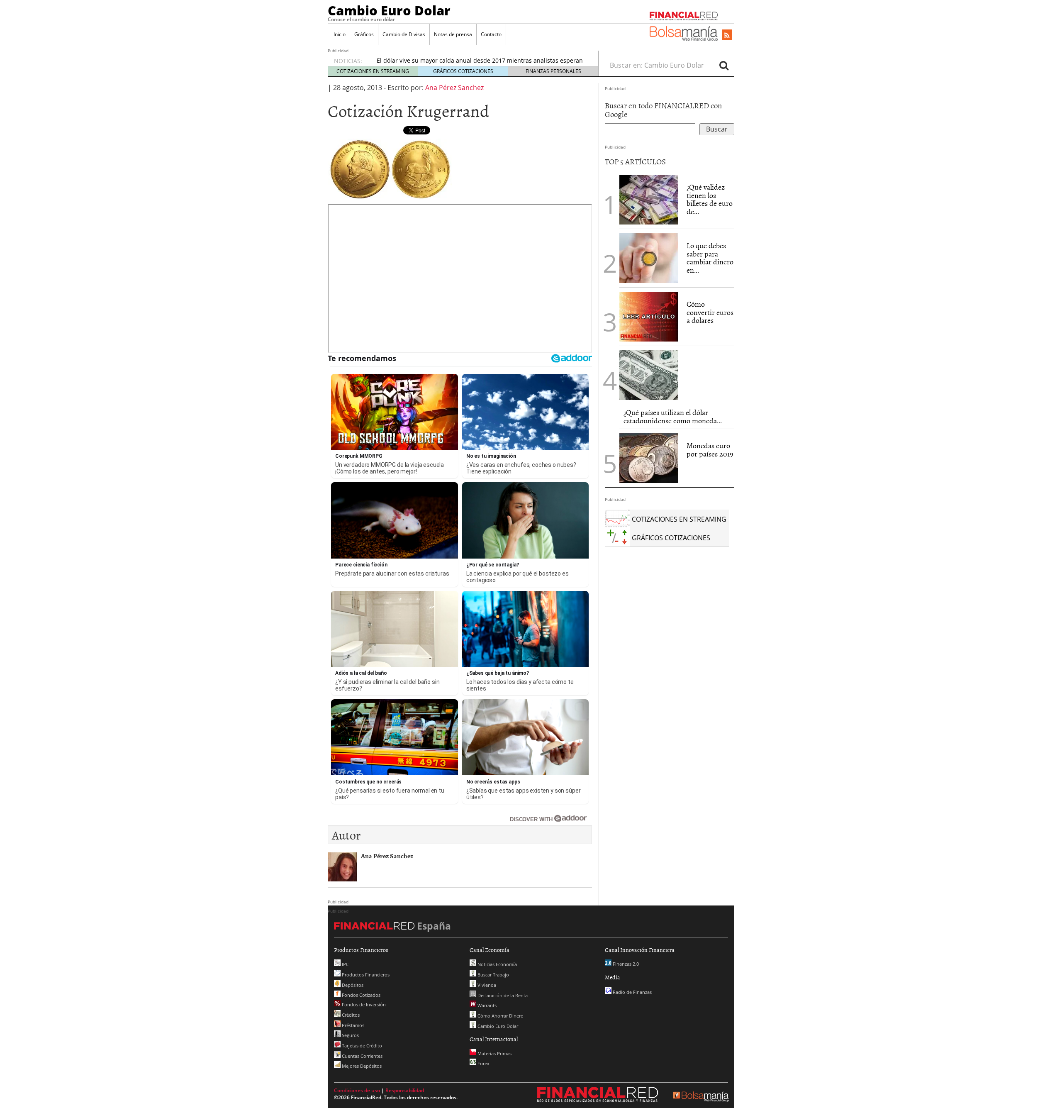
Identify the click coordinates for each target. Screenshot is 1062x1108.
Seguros (350, 1035)
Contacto (491, 34)
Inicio (339, 34)
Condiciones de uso (357, 1090)
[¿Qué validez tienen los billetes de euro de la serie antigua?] (648, 200)
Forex (483, 1063)
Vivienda (486, 985)
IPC (345, 964)
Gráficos (364, 34)
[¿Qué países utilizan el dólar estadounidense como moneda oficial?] (648, 375)
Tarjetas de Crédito (361, 1045)
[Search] (724, 65)
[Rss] (727, 35)
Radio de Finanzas (631, 992)
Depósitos (352, 985)
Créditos (350, 1015)
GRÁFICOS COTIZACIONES (463, 71)
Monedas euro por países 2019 (710, 449)
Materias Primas (494, 1053)
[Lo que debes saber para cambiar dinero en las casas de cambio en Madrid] (648, 258)
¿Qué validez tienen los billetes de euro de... (710, 199)
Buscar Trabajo (492, 974)
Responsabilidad (404, 1090)
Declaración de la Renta (502, 995)
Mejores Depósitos (361, 1066)
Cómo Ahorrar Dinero (500, 1016)
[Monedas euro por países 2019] (648, 458)
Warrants (486, 1005)
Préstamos (352, 1025)
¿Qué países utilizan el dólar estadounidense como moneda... (673, 416)
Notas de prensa (453, 34)
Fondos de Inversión (363, 1004)
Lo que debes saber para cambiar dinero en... (710, 258)
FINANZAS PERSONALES (553, 71)
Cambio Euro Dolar (389, 10)
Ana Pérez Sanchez (454, 87)
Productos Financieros (365, 974)
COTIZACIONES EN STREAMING (372, 71)
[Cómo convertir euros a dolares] (648, 315)
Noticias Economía (496, 964)
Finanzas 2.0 (625, 964)
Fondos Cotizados (360, 995)
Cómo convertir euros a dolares (710, 312)
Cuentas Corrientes (361, 1056)
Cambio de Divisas (403, 34)
